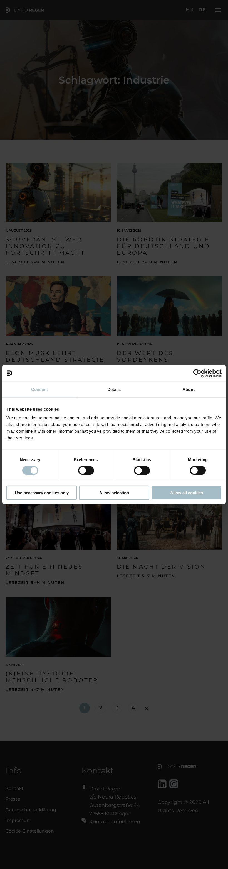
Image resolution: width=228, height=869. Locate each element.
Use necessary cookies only (42, 492)
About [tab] (188, 389)
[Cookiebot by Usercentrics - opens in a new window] (197, 373)
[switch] (86, 470)
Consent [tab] (39, 389)
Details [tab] (114, 389)
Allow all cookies (186, 492)
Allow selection (114, 492)
